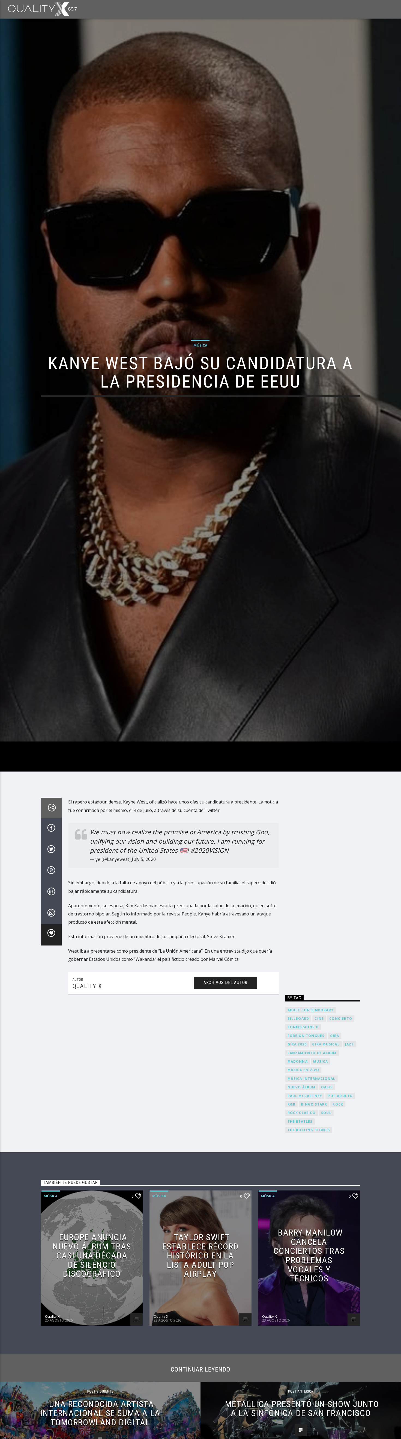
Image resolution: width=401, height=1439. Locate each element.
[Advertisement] (322, 945)
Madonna (298, 1113)
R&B (292, 1156)
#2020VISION (209, 903)
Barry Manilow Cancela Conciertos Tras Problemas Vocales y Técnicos (309, 1308)
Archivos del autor (225, 1034)
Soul (326, 1165)
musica (320, 1113)
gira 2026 (297, 1096)
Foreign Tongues (306, 1088)
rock (338, 1156)
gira (334, 1088)
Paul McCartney (305, 1148)
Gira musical (325, 1096)
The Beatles (300, 1173)
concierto (340, 1070)
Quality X (87, 1038)
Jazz (349, 1096)
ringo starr (314, 1156)
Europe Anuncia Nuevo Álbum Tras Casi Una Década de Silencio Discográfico (92, 1307)
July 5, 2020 (144, 911)
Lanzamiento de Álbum (312, 1105)
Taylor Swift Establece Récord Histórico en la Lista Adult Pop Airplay (200, 1307)
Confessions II (303, 1079)
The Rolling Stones (309, 1182)
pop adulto (340, 1148)
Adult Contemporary (311, 1062)
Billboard (298, 1070)
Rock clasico (302, 1165)
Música (200, 369)
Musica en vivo (303, 1122)
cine (319, 1070)
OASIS (327, 1139)
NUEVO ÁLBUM (302, 1139)
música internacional (312, 1130)
